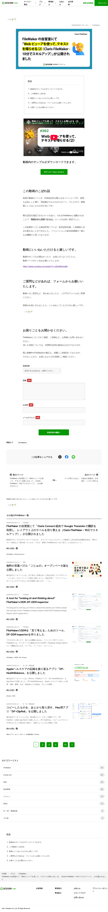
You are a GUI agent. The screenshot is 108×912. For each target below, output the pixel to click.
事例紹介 (50, 3)
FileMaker (96, 25)
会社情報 (70, 3)
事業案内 (58, 888)
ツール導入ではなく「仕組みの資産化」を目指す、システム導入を (81, 477)
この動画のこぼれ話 (38, 93)
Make (53, 803)
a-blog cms (53, 775)
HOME (4, 873)
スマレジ (53, 796)
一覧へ (54, 480)
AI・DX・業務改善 (53, 811)
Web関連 (53, 789)
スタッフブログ (80, 893)
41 (65, 744)
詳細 (24, 380)
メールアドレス (29, 417)
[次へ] (72, 744)
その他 (53, 818)
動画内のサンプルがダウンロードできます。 (47, 89)
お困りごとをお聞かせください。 (43, 107)
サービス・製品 (28, 3)
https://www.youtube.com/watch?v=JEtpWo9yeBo (45, 266)
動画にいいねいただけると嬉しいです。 (45, 98)
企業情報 (39, 888)
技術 (53, 782)
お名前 (25, 405)
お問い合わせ (79, 897)
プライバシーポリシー (100, 889)
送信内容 (26, 366)
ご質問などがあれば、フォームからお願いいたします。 (51, 102)
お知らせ (61, 3)
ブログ (41, 3)
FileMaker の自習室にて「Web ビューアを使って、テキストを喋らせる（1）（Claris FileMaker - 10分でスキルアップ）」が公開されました (27, 480)
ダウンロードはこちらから (54, 172)
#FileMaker (22, 442)
